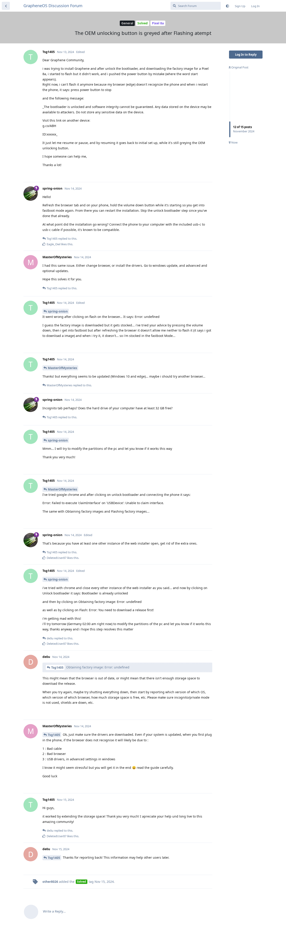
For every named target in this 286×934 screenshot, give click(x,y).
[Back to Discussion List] (6, 6)
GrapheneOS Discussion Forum (52, 5)
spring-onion (58, 311)
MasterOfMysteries (62, 368)
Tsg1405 (57, 667)
